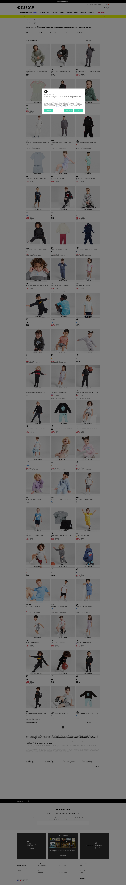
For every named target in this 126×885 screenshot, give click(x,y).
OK (78, 110)
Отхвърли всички (68, 110)
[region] (63, 101)
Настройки (48, 110)
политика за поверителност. (61, 106)
